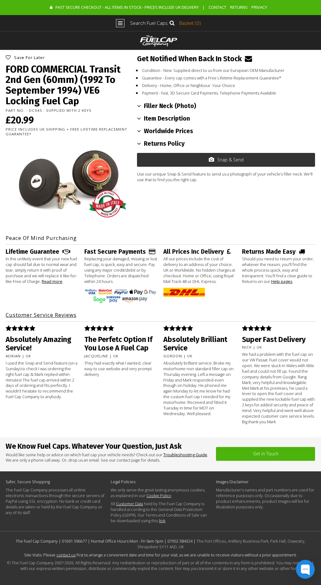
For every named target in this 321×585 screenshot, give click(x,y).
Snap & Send (230, 160)
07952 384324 (179, 541)
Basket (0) (190, 23)
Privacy (259, 7)
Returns (239, 7)
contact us (66, 555)
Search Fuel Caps (149, 23)
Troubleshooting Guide (185, 455)
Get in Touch (265, 454)
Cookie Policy (158, 495)
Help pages (281, 281)
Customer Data (129, 503)
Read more (52, 281)
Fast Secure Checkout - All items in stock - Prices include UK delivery (127, 7)
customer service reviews (41, 314)
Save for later (29, 57)
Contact (217, 7)
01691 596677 (74, 541)
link (162, 520)
